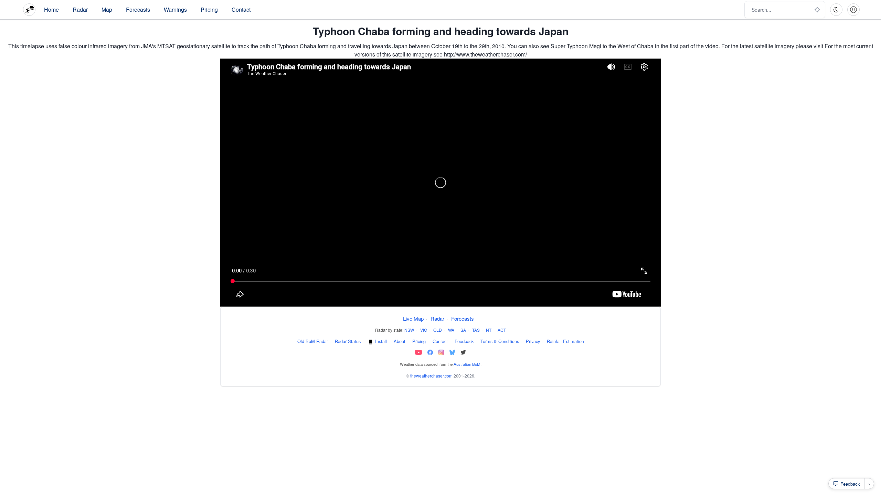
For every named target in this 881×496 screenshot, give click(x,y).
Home (51, 9)
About (399, 341)
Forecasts (138, 9)
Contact (241, 9)
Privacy (533, 341)
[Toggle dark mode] (836, 9)
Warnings (175, 9)
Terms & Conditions (499, 341)
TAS (476, 330)
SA (463, 330)
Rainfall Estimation (565, 341)
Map (107, 9)
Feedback (464, 341)
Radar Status (348, 341)
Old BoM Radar (312, 341)
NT (488, 330)
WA (451, 330)
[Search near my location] (817, 9)
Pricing (209, 9)
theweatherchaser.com (431, 376)
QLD (437, 330)
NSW (409, 330)
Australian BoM (467, 364)
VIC (423, 330)
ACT (502, 330)
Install (381, 341)
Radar (80, 9)
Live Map (413, 318)
